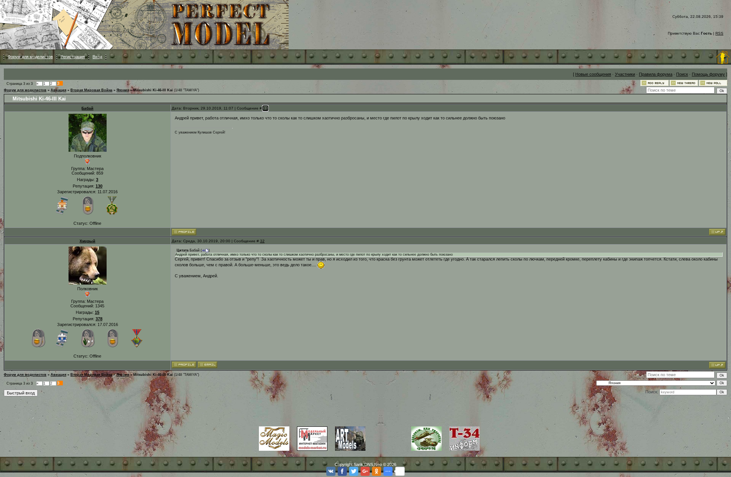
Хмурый (87, 241)
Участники (625, 74)
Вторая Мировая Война (91, 90)
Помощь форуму (708, 74)
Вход (97, 56)
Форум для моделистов (30, 56)
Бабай (87, 108)
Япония (123, 90)
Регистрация (73, 56)
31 (265, 108)
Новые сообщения (593, 74)
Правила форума (655, 74)
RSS (719, 33)
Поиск (682, 74)
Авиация (58, 90)
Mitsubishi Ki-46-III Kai (153, 90)
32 (262, 241)
